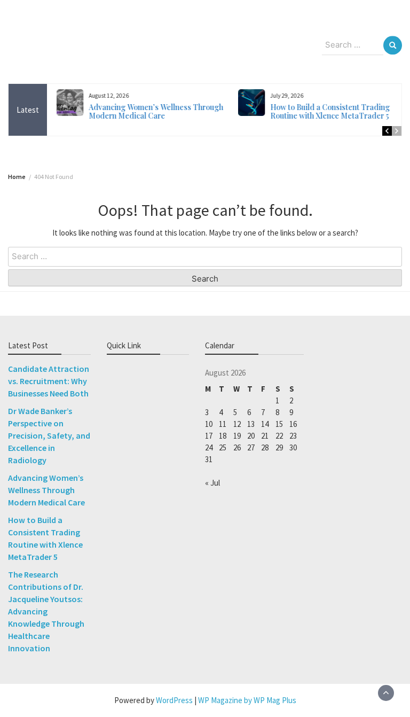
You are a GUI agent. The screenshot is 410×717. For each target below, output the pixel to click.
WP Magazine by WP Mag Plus (247, 700)
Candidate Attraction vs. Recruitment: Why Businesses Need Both (48, 381)
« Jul (212, 483)
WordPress (174, 700)
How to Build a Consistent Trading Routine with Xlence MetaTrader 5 (325, 111)
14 (265, 424)
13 (251, 424)
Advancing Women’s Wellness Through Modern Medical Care (151, 111)
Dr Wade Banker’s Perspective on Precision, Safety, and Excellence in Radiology (49, 435)
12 (237, 424)
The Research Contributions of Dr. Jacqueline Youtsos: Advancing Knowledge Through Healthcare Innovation (46, 611)
